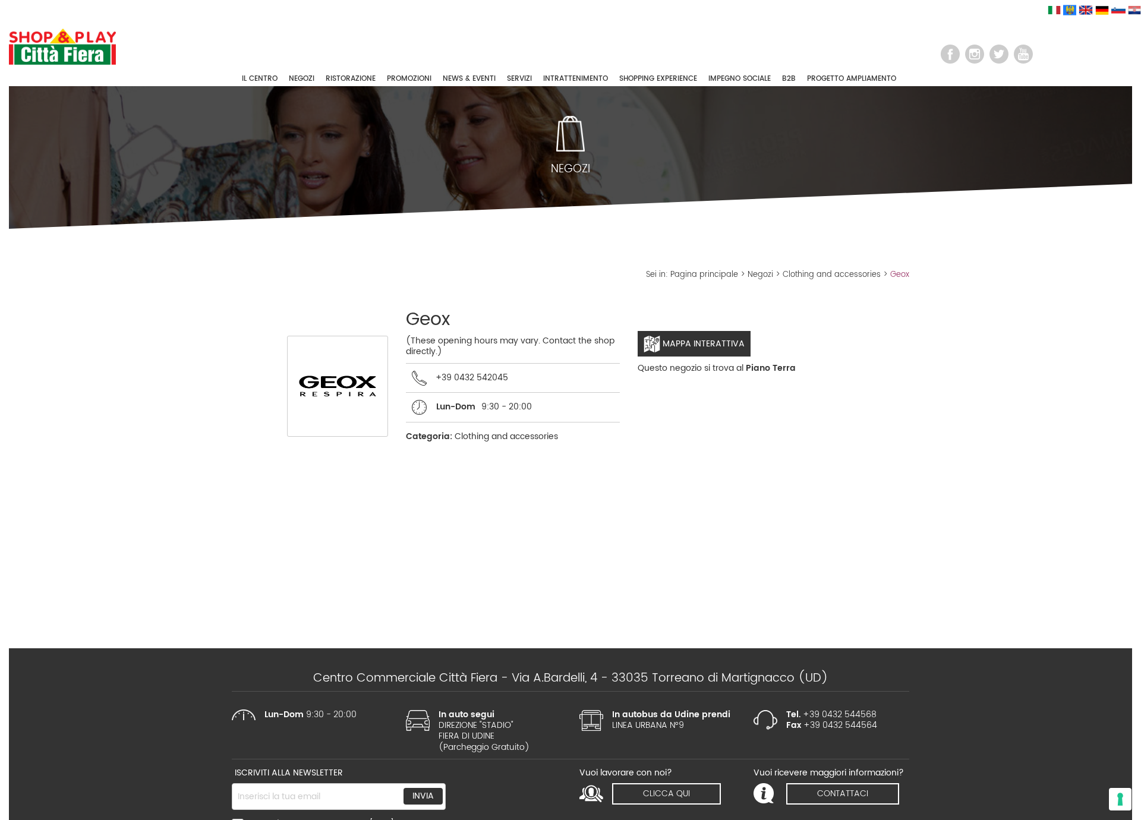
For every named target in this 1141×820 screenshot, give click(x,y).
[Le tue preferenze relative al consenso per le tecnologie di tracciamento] (1120, 799)
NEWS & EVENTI (469, 78)
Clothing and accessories (832, 275)
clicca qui (666, 793)
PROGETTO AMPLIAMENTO (851, 78)
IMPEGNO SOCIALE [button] (739, 78)
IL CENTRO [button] (260, 78)
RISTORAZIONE (351, 78)
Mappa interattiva (702, 344)
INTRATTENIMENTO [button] (575, 78)
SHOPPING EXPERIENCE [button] (658, 78)
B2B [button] (789, 78)
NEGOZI (301, 78)
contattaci (842, 793)
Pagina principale (704, 275)
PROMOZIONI (409, 78)
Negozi (760, 275)
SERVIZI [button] (519, 78)
